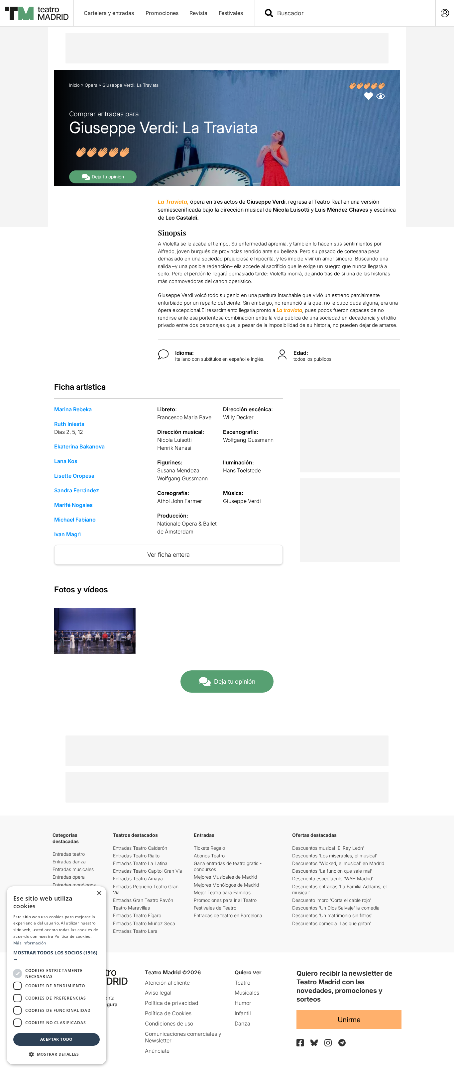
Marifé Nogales (73, 505)
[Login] (445, 13)
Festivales (231, 13)
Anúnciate (157, 1050)
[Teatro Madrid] (36, 13)
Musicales (247, 992)
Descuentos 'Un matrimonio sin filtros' (332, 915)
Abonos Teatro (209, 855)
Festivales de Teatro (215, 908)
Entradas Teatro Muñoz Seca (144, 923)
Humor (243, 1003)
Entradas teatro (69, 854)
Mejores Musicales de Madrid (225, 877)
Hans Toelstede (242, 470)
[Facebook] (300, 1042)
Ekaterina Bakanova (79, 446)
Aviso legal (158, 992)
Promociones (162, 13)
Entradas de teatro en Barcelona (228, 915)
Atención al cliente (167, 982)
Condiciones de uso (169, 1023)
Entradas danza (69, 861)
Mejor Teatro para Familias (222, 892)
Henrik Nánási (174, 447)
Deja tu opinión (108, 176)
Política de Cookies (168, 1013)
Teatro (242, 982)
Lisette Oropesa (74, 475)
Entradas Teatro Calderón (140, 848)
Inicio (74, 85)
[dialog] (56, 975)
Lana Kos (65, 461)
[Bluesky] (314, 1042)
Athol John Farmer (179, 501)
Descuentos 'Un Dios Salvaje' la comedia (336, 908)
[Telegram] (342, 1042)
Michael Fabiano (75, 519)
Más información (29, 943)
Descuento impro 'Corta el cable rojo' (331, 900)
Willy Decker (238, 417)
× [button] (98, 893)
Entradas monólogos (74, 885)
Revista (198, 13)
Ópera (91, 85)
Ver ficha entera (168, 554)
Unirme (349, 1020)
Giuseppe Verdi (242, 501)
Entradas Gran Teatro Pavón (143, 900)
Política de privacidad (171, 1003)
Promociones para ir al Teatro (225, 900)
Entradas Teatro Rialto (136, 855)
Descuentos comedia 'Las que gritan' (331, 923)
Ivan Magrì (67, 534)
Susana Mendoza (178, 470)
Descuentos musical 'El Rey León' (328, 848)
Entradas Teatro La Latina (140, 863)
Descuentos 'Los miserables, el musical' (334, 855)
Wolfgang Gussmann (248, 440)
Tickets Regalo (209, 848)
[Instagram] (328, 1042)
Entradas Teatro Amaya (138, 878)
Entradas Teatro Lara (135, 931)
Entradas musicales (73, 869)
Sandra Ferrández (76, 490)
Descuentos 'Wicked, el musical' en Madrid (338, 863)
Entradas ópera (69, 877)
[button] (56, 956)
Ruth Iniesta (69, 424)
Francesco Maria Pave (184, 417)
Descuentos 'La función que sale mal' (332, 871)
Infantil (243, 1013)
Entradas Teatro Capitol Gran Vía (147, 871)
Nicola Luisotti (174, 440)
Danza (242, 1023)
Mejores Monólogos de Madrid (226, 885)
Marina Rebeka (73, 409)
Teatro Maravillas (131, 908)
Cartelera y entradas (109, 13)
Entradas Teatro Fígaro (137, 915)
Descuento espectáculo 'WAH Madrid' (332, 878)
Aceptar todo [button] (56, 1039)
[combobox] (351, 13)
